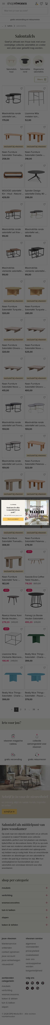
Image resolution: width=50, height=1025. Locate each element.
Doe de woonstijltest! (13, 519)
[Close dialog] (47, 501)
